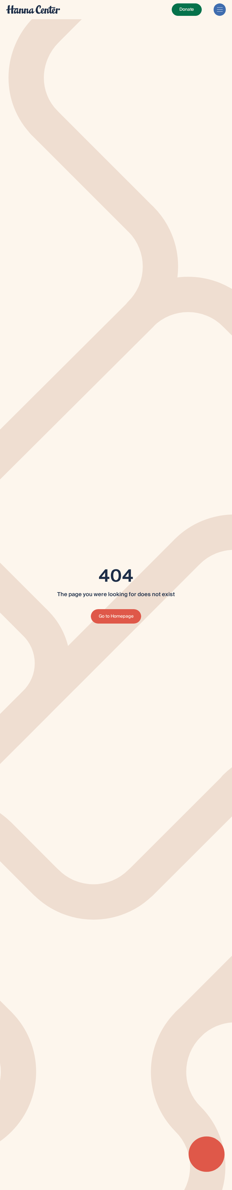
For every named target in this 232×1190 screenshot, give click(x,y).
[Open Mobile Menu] (220, 9)
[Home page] (33, 9)
